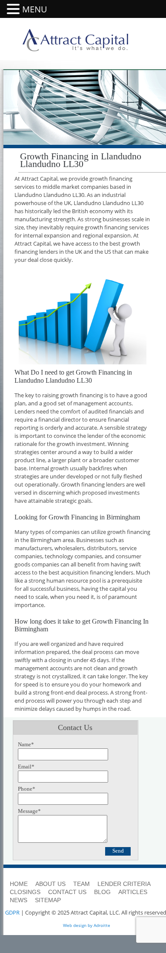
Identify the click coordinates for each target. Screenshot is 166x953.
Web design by (77, 925)
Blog (102, 891)
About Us (50, 883)
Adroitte (102, 925)
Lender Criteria (124, 883)
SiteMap (48, 900)
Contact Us (67, 891)
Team (81, 883)
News (18, 900)
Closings (25, 891)
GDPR (12, 912)
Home (19, 883)
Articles (132, 891)
